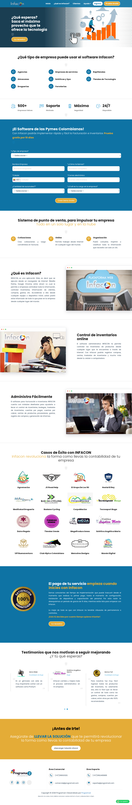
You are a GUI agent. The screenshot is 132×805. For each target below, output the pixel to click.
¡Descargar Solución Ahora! (66, 748)
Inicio (48, 3)
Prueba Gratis (112, 3)
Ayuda (87, 3)
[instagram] (23, 782)
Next (128, 46)
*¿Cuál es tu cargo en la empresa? (82, 186)
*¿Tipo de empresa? (20, 151)
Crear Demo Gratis (66, 200)
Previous (124, 46)
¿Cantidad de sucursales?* (24, 186)
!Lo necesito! (19, 39)
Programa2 (86, 793)
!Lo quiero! (124, 801)
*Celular (15, 175)
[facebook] (11, 782)
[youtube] (17, 782)
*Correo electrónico (76, 175)
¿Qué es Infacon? (61, 3)
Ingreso (97, 3)
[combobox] (16, 179)
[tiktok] (29, 782)
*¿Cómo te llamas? (75, 164)
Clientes (76, 3)
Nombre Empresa (19, 164)
